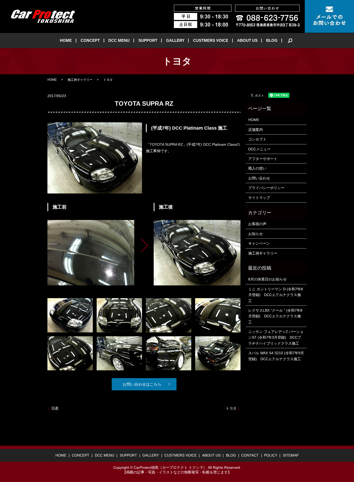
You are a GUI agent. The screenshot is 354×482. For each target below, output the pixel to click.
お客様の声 (257, 224)
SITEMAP (291, 455)
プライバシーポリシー (266, 188)
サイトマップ (259, 198)
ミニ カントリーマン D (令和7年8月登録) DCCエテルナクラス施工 (275, 295)
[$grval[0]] (90, 252)
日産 (55, 408)
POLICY (270, 455)
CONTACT (250, 455)
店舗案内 (255, 130)
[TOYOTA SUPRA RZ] (70, 315)
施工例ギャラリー (80, 80)
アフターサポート (262, 159)
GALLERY (175, 40)
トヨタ (231, 408)
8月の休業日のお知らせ (267, 279)
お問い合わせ (259, 178)
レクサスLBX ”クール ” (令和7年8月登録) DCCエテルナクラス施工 (275, 316)
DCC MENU (119, 40)
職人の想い (257, 168)
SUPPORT (147, 40)
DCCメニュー (259, 149)
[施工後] (197, 252)
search (290, 40)
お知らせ (255, 234)
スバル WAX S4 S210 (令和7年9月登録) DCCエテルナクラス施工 (276, 356)
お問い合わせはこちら (142, 384)
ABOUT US (247, 40)
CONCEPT (90, 40)
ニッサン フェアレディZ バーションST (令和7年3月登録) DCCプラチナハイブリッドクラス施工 (275, 337)
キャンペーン (259, 243)
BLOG (272, 40)
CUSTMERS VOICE (210, 40)
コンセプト (257, 139)
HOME (66, 40)
